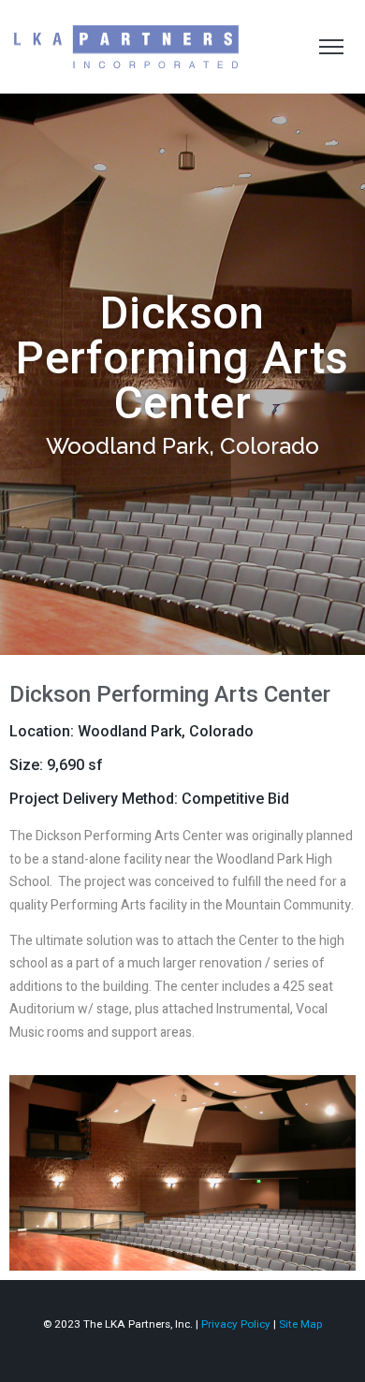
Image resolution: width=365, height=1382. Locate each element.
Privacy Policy (235, 1324)
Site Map (300, 1324)
